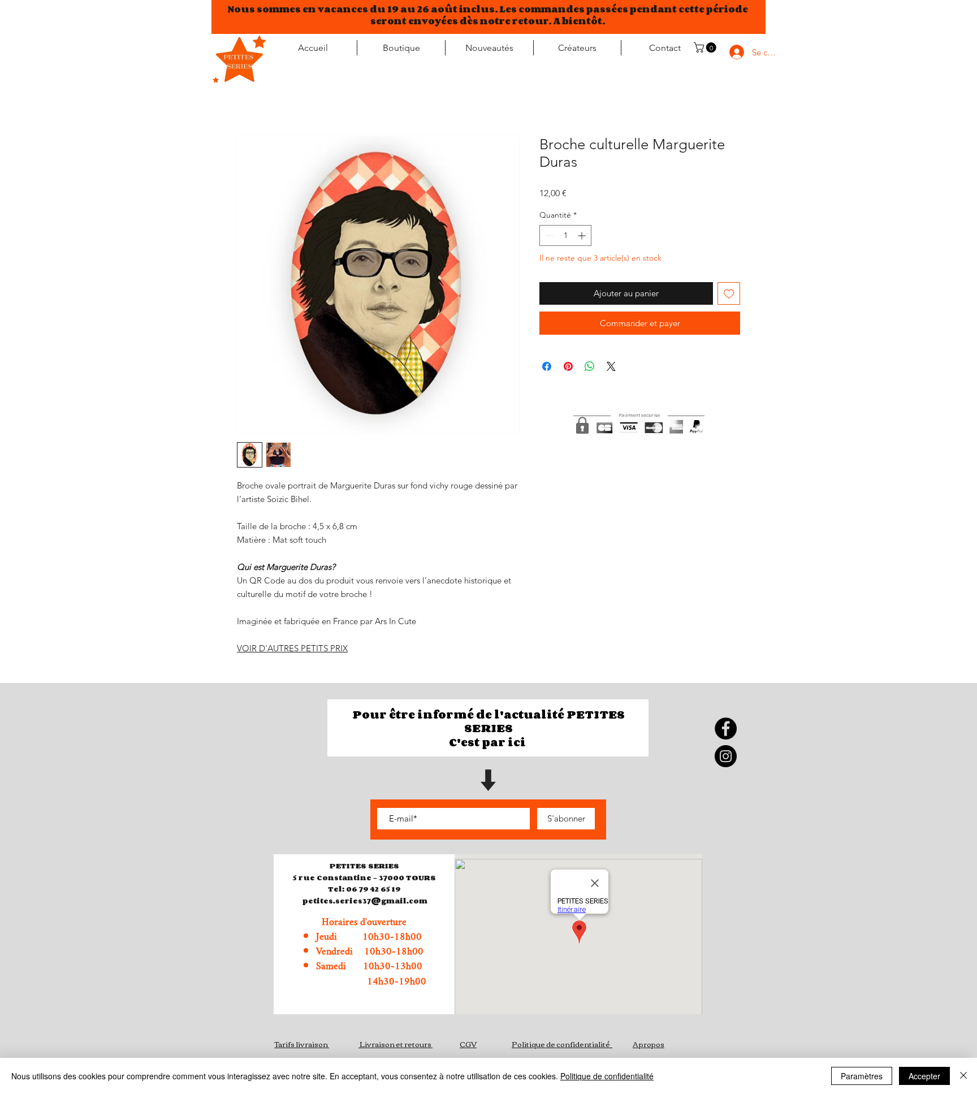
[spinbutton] (565, 235)
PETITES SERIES (364, 865)
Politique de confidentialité (561, 1043)
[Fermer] (963, 1076)
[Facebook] (726, 728)
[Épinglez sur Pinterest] (568, 366)
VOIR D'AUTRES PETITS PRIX (292, 648)
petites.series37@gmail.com (364, 900)
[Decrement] (548, 235)
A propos (648, 1043)
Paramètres (862, 1076)
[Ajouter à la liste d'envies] (729, 293)
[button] (706, 47)
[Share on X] (611, 366)
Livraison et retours (395, 1043)
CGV (468, 1043)
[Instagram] (726, 756)
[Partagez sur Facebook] (547, 366)
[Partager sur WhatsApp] (589, 366)
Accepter (924, 1076)
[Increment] (583, 235)
